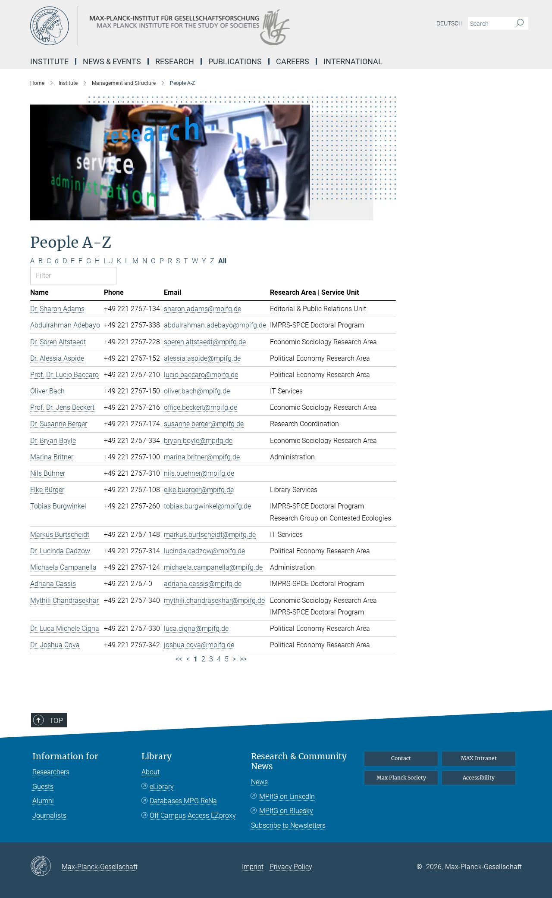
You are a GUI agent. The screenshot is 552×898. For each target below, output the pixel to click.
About (150, 772)
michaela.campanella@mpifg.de (213, 567)
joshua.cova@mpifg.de (199, 645)
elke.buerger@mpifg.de (199, 490)
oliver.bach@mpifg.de (197, 391)
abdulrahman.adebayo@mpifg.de (215, 325)
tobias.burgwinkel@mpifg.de (207, 506)
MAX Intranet (479, 758)
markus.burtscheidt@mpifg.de (210, 534)
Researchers (50, 772)
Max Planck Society (401, 777)
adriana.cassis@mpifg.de (203, 584)
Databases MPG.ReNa (183, 801)
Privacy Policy (291, 867)
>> (243, 659)
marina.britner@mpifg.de (202, 457)
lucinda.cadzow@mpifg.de (204, 551)
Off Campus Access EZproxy (193, 815)
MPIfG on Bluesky (286, 811)
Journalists (49, 815)
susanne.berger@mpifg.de (204, 424)
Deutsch (449, 23)
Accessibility (479, 777)
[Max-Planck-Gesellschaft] (46, 866)
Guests (42, 787)
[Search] (519, 24)
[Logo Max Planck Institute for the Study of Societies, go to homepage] (192, 25)
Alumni (43, 801)
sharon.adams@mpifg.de (202, 309)
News (259, 782)
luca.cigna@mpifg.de (196, 628)
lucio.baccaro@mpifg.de (201, 375)
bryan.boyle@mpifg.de (198, 441)
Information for (65, 756)
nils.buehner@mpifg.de (199, 473)
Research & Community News (299, 761)
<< (179, 659)
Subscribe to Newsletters (288, 825)
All (222, 261)
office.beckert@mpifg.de (200, 407)
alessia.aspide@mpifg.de (202, 358)
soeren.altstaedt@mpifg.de (205, 342)
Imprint (252, 867)
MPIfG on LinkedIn (287, 796)
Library (156, 756)
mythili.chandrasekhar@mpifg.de (214, 600)
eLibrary (162, 787)
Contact (401, 758)
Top (56, 720)
